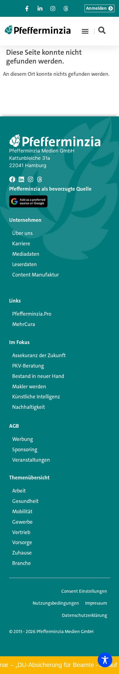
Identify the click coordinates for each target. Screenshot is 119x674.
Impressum (96, 603)
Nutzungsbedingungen (56, 603)
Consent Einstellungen (84, 591)
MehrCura (23, 324)
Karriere (21, 243)
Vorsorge (22, 542)
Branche (21, 563)
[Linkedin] (21, 179)
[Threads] (40, 179)
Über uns (22, 233)
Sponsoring (24, 449)
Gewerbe (22, 521)
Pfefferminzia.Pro (31, 313)
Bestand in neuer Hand (38, 376)
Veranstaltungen (31, 459)
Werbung (22, 439)
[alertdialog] (59, 665)
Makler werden (29, 386)
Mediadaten (25, 254)
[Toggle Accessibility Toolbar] (105, 660)
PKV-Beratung (28, 365)
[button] (85, 31)
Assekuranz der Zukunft (39, 355)
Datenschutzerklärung (84, 615)
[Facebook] (12, 179)
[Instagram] (30, 179)
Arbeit (19, 490)
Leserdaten (24, 264)
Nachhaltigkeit (28, 407)
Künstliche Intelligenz (36, 396)
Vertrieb (21, 532)
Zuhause (22, 552)
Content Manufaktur (35, 274)
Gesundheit (25, 501)
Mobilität (22, 511)
